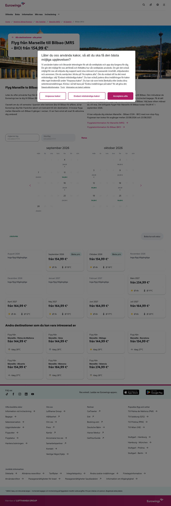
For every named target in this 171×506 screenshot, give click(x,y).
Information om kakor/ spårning (78, 87)
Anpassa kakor (52, 96)
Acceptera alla (120, 96)
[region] (86, 76)
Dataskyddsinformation (50, 87)
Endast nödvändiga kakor (87, 96)
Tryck (62, 87)
